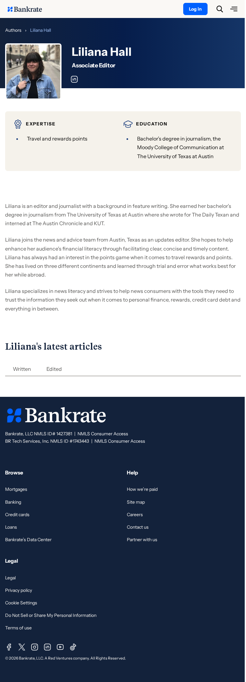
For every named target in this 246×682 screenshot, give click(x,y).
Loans (11, 527)
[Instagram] (34, 647)
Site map (136, 502)
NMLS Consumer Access (103, 434)
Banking (13, 502)
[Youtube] (60, 647)
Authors (13, 30)
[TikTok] (73, 647)
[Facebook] (9, 647)
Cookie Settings (21, 603)
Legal (10, 578)
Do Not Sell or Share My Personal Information (50, 615)
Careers (135, 514)
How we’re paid (142, 489)
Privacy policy (18, 590)
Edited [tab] (54, 369)
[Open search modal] (220, 9)
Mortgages (16, 489)
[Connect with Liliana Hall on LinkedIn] (74, 79)
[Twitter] (22, 647)
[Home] (28, 9)
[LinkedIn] (47, 647)
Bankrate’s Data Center (28, 539)
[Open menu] (234, 9)
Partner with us (142, 539)
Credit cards (17, 514)
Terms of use (18, 628)
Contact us (138, 527)
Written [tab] (22, 369)
